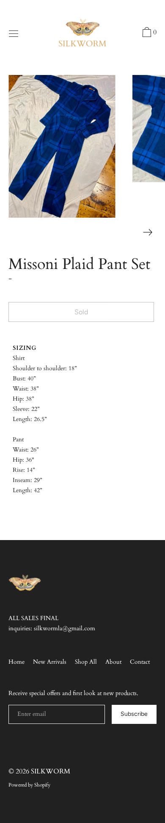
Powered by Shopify (29, 784)
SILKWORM (50, 771)
